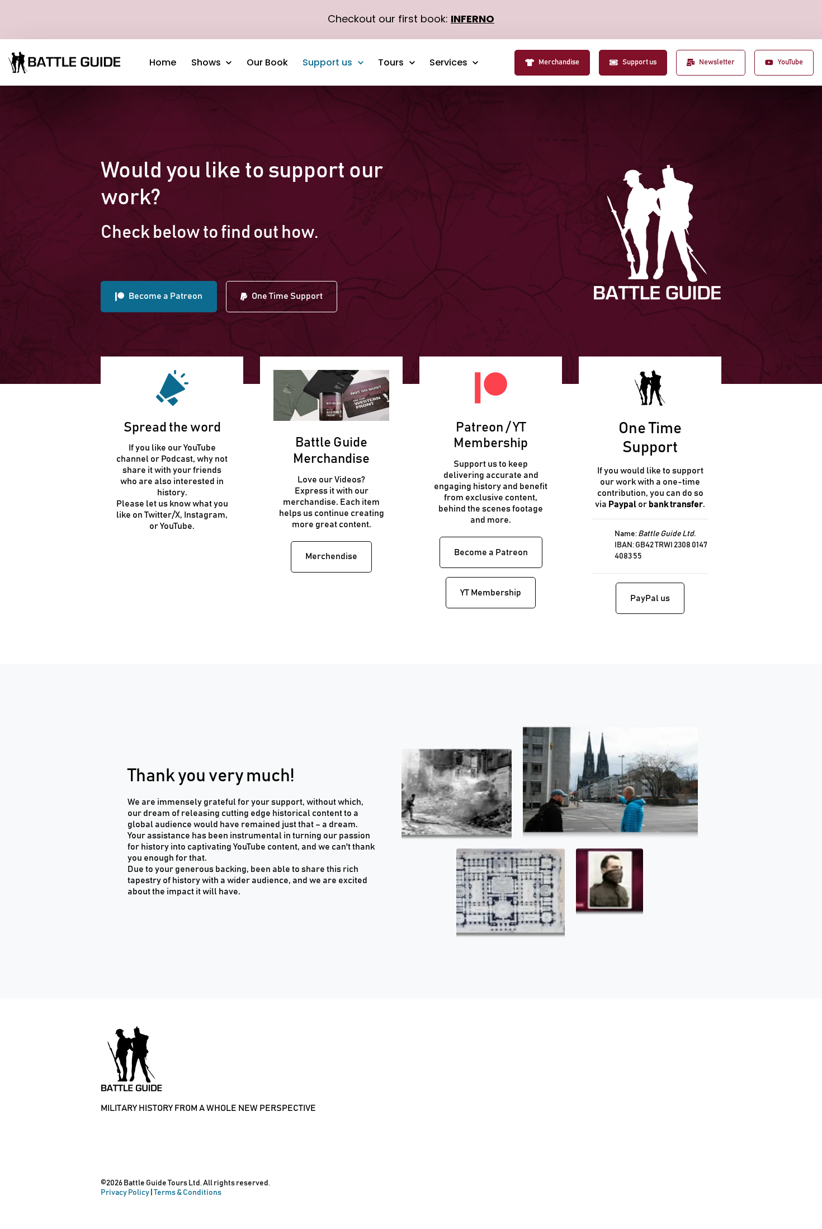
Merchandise (558, 62)
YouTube (790, 62)
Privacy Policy (125, 1193)
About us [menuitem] (160, 1152)
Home (162, 62)
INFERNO (472, 19)
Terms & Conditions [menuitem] (107, 1152)
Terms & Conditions (187, 1193)
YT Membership (490, 592)
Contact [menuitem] (186, 1152)
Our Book (267, 62)
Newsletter (717, 62)
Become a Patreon (165, 296)
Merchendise (331, 556)
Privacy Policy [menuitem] (133, 1152)
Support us (639, 62)
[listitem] (491, 497)
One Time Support (287, 296)
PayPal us (650, 598)
